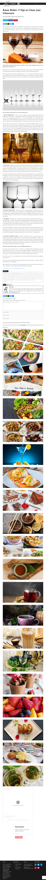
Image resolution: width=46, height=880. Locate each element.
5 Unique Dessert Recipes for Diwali (9, 489)
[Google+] (7, 292)
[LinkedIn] (41, 864)
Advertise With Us (18, 867)
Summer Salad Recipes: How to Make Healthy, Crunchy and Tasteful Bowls (16, 328)
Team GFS (11, 18)
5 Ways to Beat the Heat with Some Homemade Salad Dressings (14, 695)
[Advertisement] (23, 852)
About (4, 861)
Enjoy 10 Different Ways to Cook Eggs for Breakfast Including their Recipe (16, 466)
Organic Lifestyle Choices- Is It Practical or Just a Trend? (13, 397)
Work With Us (18, 868)
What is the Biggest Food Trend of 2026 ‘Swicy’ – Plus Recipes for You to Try (16, 420)
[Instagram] (38, 868)
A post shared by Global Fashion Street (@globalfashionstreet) (18, 819)
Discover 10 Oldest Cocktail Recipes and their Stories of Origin (14, 443)
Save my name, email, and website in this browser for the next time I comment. (16, 322)
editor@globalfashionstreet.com (29, 868)
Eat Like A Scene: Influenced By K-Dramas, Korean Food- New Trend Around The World (18, 374)
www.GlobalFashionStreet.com (15, 273)
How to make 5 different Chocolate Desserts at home (12, 673)
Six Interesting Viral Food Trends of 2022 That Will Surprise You (14, 535)
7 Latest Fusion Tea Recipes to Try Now (10, 604)
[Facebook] (6, 292)
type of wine (26, 73)
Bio (4, 284)
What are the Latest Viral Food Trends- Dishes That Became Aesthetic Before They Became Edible (20, 351)
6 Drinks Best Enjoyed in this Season (9, 581)
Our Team (17, 865)
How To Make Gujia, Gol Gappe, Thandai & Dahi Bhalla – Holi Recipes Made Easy (17, 718)
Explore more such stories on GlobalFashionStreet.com (14, 268)
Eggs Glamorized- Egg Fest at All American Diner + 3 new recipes (14, 741)
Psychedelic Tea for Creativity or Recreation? (11, 558)
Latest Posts (10, 284)
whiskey (24, 29)
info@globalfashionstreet (11, 279)
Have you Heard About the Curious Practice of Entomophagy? (14, 512)
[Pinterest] (35, 868)
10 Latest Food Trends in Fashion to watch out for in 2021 (13, 650)
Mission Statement (18, 864)
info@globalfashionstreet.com (28, 865)
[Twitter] (4, 292)
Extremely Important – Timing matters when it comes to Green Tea (14, 764)
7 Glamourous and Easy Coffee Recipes (10, 627)
